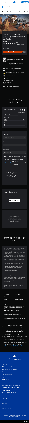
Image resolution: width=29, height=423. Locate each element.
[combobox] (14, 137)
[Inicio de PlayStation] (14, 2)
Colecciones (13, 11)
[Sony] (25, 422)
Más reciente (5, 11)
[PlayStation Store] (7, 7)
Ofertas (20, 11)
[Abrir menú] (1, 2)
